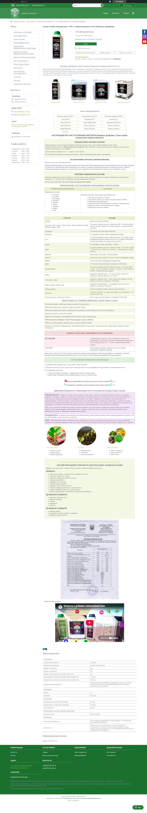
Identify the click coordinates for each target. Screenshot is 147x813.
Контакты (115, 13)
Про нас (126, 13)
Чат (139, 807)
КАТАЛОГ (17, 77)
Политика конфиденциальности (91, 798)
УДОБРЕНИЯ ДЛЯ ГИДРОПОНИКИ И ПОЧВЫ (24, 53)
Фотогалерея (111, 752)
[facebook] (44, 649)
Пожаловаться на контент (71, 798)
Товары (105, 13)
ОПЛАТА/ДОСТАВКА (21, 64)
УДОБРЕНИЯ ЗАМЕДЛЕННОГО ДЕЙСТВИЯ (25, 47)
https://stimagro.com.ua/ (22, 111)
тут (114, 385)
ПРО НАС (17, 81)
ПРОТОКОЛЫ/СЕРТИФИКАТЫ (20, 72)
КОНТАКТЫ (18, 68)
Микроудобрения (80, 755)
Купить (86, 44)
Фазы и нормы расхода (50, 755)
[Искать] (102, 5)
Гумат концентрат (81, 752)
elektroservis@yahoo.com (22, 114)
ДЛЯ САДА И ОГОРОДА (22, 32)
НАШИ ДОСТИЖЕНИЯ (22, 84)
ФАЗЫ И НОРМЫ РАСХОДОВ (24, 57)
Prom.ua (83, 796)
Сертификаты (111, 755)
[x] (46, 649)
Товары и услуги (19, 21)
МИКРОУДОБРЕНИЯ (21, 43)
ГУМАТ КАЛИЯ (19, 39)
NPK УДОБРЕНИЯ (20, 36)
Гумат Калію (31, 21)
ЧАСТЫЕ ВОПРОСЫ (21, 61)
